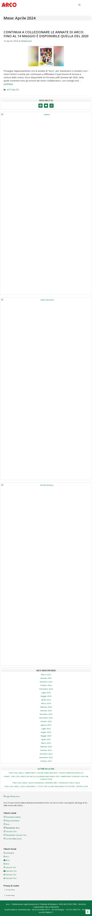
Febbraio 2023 (46, 746)
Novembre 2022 (46, 757)
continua (8, 83)
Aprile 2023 (46, 739)
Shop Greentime (12, 820)
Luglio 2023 (46, 728)
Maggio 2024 (46, 696)
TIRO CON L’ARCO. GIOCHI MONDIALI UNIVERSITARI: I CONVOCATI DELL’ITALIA (46, 783)
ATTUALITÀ (13, 89)
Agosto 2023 (46, 725)
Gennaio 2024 (46, 710)
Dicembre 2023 (46, 714)
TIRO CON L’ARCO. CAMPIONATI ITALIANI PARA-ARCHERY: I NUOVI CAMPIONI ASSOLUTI (46, 773)
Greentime (9, 853)
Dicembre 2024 (46, 681)
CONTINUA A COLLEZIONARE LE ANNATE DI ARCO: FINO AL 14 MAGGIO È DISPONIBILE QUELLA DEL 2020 (46, 34)
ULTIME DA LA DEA (46, 768)
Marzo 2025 (46, 674)
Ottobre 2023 (46, 721)
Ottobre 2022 (46, 761)
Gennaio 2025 (46, 678)
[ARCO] (9, 5)
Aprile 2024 (46, 700)
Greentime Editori (13, 817)
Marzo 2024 (46, 703)
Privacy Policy (10, 890)
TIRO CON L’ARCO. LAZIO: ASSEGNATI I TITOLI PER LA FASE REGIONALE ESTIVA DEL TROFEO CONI (46, 786)
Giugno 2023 (46, 732)
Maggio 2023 (46, 736)
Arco (7, 824)
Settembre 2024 (46, 689)
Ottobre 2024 (46, 685)
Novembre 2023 (46, 718)
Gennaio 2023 (46, 750)
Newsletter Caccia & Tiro (15, 835)
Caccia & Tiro (11, 831)
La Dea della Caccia (13, 838)
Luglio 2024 (46, 692)
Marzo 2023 (46, 743)
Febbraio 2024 (46, 707)
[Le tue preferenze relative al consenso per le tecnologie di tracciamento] (88, 912)
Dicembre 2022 (46, 754)
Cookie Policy (10, 895)
